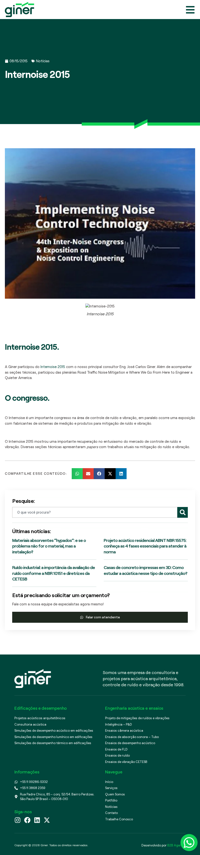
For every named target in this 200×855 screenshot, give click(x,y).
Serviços (111, 788)
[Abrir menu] (190, 10)
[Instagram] (17, 820)
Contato (111, 813)
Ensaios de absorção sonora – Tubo (132, 737)
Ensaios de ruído (117, 755)
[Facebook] (27, 820)
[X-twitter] (47, 820)
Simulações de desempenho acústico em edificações (53, 730)
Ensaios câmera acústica (124, 730)
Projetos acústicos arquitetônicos (39, 718)
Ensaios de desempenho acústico (130, 743)
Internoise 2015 (53, 366)
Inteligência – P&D (118, 724)
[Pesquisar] (182, 512)
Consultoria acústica (30, 724)
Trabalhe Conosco (119, 819)
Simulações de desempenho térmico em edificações (52, 743)
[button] (77, 473)
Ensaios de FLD (116, 749)
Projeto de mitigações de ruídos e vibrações (137, 718)
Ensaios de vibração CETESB (126, 762)
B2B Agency (176, 845)
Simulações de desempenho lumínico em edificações (53, 737)
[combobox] (94, 512)
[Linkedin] (37, 820)
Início (109, 782)
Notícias (43, 61)
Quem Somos (115, 794)
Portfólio (111, 800)
